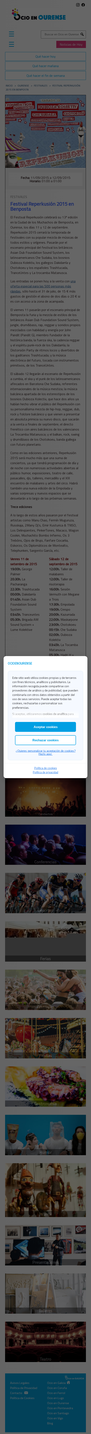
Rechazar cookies (45, 740)
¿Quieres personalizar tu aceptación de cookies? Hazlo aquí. (46, 752)
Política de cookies (45, 768)
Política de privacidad (45, 772)
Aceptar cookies (46, 727)
